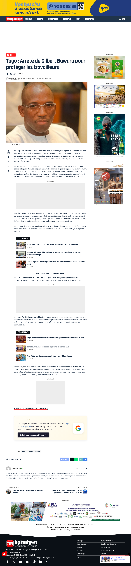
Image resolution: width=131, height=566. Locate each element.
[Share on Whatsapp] (8, 166)
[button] (120, 19)
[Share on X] (11, 73)
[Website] (81, 468)
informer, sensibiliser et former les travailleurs (58, 367)
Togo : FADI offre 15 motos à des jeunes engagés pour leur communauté (52, 244)
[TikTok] (34, 562)
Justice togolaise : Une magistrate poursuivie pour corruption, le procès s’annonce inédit (56, 262)
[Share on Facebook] (7, 73)
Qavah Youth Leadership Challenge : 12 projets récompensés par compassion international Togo (54, 253)
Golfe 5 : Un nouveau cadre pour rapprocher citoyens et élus (48, 347)
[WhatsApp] (47, 562)
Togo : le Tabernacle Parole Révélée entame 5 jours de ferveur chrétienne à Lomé (55, 338)
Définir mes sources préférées (32, 435)
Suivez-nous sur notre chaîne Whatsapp (31, 408)
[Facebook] (84, 468)
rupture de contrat (22, 161)
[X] (86, 468)
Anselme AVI (15, 78)
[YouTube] (20, 562)
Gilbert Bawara (27, 451)
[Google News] (28, 562)
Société (10, 55)
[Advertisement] (65, 36)
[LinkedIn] (40, 562)
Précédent (2, 8)
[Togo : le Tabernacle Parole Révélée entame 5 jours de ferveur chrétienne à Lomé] (21, 339)
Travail (37, 451)
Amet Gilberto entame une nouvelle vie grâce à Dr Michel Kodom (49, 356)
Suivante (129, 8)
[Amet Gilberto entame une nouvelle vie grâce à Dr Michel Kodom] (21, 357)
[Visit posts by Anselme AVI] (7, 78)
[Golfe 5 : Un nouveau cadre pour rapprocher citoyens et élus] (21, 348)
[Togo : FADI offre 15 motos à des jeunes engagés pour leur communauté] (21, 245)
